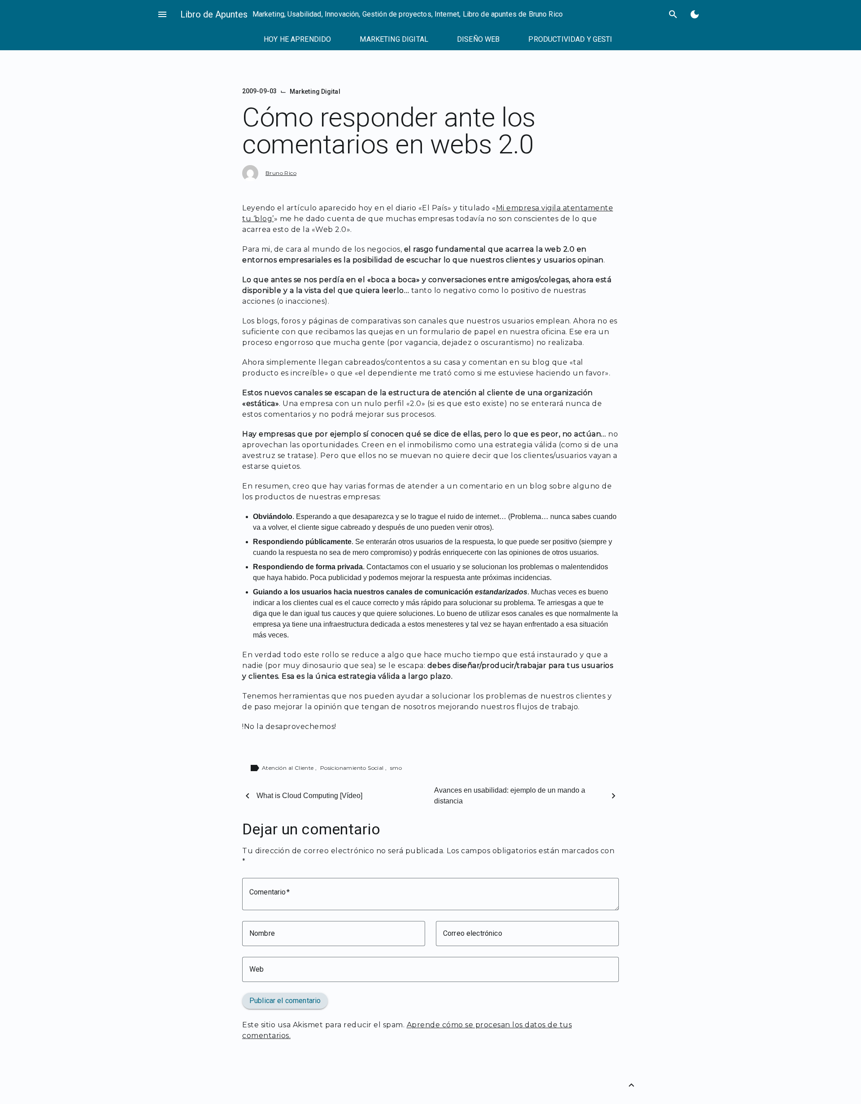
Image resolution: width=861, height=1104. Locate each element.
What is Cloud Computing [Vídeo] (309, 795)
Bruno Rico (280, 173)
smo (396, 767)
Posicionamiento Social (352, 767)
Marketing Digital (315, 91)
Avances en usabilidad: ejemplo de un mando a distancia (509, 795)
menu (162, 14)
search (673, 14)
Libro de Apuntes (214, 14)
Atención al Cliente (288, 767)
